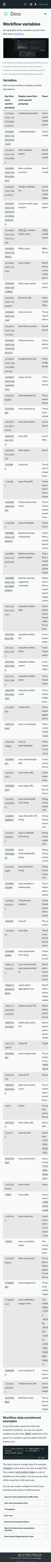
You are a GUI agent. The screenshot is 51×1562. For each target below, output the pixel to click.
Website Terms (21, 1555)
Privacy (40, 1554)
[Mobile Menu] (45, 14)
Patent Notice (29, 1555)
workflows (18, 33)
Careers (19, 1554)
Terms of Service (26, 1554)
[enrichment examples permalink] (19, 1421)
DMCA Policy (34, 1554)
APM (21, 230)
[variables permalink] (18, 80)
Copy (42, 1458)
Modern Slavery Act (37, 1555)
